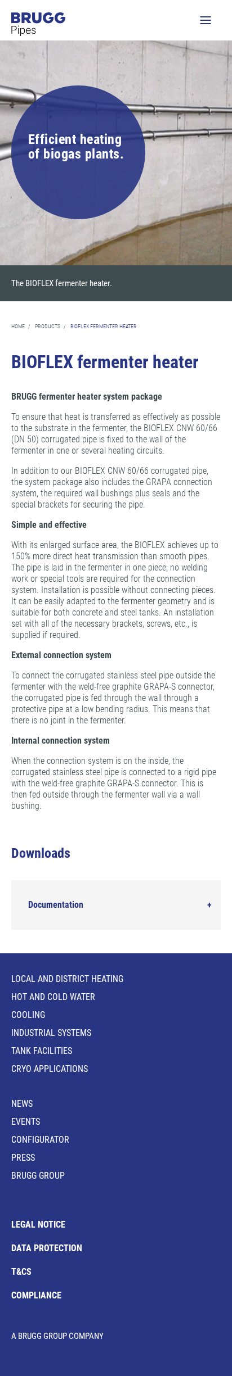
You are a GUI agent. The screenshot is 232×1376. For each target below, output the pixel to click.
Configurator (40, 1139)
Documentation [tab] (55, 904)
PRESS (23, 1157)
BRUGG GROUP (38, 1175)
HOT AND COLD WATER (53, 997)
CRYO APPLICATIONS (49, 1068)
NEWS (22, 1103)
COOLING (28, 1015)
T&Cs (21, 1271)
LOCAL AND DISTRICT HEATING (67, 979)
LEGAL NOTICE (38, 1224)
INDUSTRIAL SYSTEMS (51, 1033)
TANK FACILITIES (41, 1050)
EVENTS (25, 1121)
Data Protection (46, 1248)
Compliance (36, 1295)
